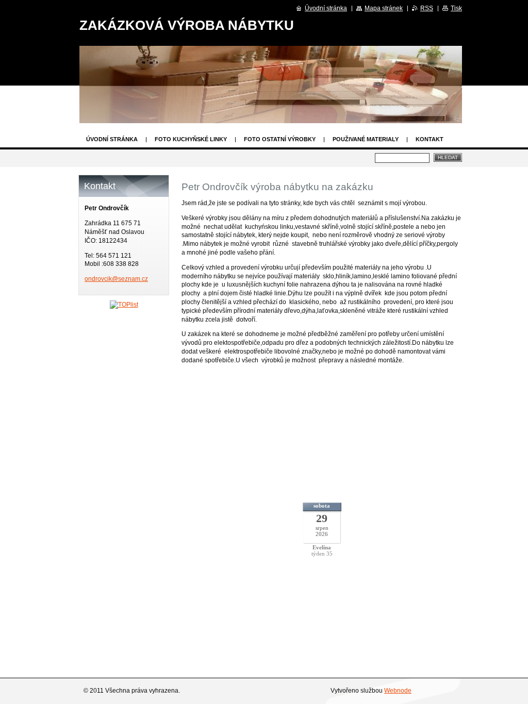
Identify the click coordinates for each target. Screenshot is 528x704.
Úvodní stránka (112, 139)
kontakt (429, 139)
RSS (426, 8)
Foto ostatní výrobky (280, 139)
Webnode (397, 690)
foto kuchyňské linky (191, 139)
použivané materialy (366, 139)
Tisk (456, 8)
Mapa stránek (384, 8)
